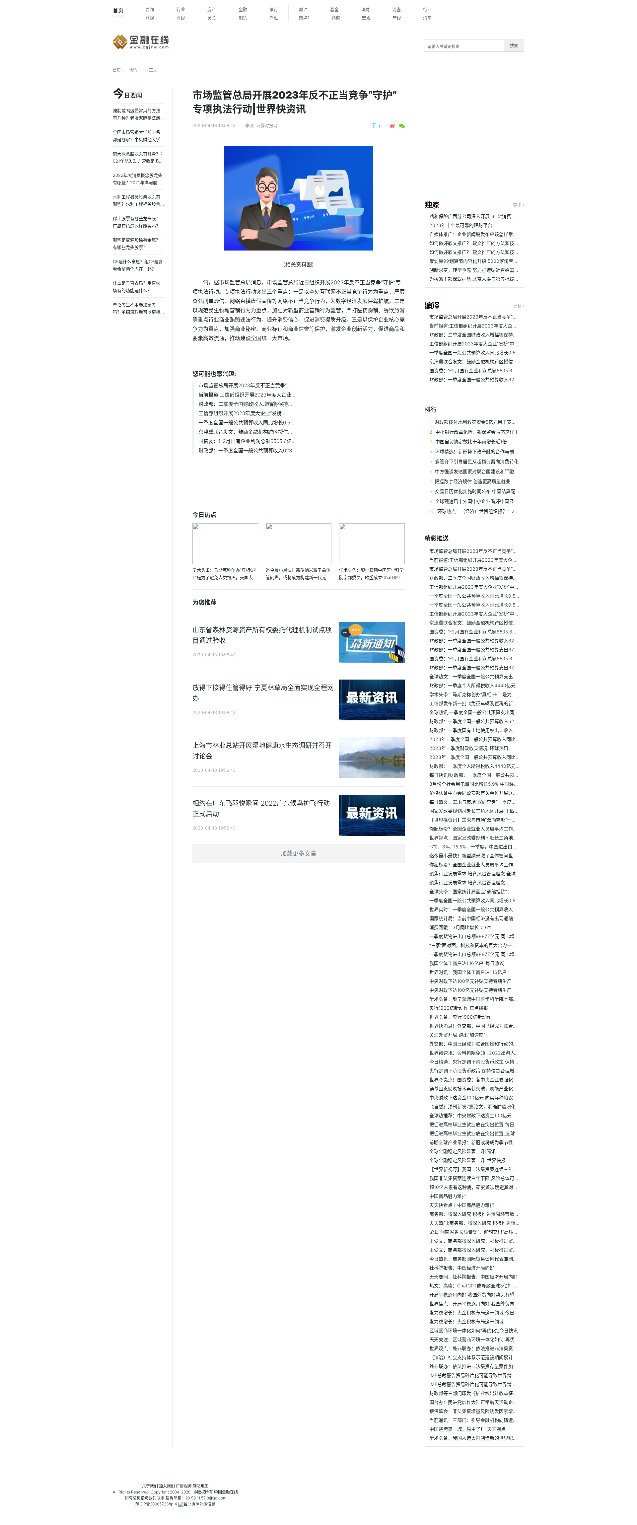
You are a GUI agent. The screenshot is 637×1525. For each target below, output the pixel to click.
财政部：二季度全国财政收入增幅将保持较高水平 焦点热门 (490, 334)
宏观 (366, 17)
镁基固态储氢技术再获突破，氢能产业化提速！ (478, 1088)
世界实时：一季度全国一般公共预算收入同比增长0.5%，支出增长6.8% (502, 909)
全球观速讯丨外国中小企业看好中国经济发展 (481, 501)
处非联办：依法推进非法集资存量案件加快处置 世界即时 (488, 1366)
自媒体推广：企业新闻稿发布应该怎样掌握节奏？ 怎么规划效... (494, 234)
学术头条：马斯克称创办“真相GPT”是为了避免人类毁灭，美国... (495, 694)
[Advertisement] (531, 140)
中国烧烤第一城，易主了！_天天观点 (467, 1429)
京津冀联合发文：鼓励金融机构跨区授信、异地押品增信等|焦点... (497, 361)
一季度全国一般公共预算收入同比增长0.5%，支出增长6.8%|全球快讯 (501, 900)
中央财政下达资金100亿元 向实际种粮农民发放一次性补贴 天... (494, 1097)
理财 (365, 9)
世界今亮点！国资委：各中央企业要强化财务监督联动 (485, 1079)
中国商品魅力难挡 (447, 1196)
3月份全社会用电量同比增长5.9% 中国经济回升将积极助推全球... (496, 784)
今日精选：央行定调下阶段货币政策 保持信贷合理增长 (485, 1061)
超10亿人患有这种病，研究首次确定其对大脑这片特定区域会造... (496, 1187)
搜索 (514, 45)
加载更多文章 (299, 853)
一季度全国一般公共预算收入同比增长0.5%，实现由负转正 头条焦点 (500, 352)
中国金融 (222, 1491)
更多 (517, 205)
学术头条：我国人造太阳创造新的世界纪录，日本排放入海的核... (496, 1438)
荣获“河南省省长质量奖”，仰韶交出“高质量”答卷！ (481, 1232)
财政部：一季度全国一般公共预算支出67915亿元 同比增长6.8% (495, 667)
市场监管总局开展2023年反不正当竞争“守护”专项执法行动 (490, 569)
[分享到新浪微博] (392, 126)
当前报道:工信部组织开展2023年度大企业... (246, 395)
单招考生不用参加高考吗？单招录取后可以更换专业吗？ (136, 312)
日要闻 (127, 94)
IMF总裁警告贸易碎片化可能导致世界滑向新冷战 (479, 1384)
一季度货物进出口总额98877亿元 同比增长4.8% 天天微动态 (492, 954)
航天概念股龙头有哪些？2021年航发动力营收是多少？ (138, 161)
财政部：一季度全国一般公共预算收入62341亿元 (480, 379)
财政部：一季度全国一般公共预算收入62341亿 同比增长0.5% (493, 721)
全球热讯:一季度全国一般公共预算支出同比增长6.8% (484, 712)
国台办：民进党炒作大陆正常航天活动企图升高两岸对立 (487, 1402)
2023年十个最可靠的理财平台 (460, 225)
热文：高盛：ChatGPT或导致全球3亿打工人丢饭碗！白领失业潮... (498, 1285)
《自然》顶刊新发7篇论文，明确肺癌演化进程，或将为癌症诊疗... (497, 1106)
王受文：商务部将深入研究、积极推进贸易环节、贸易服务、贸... (496, 1241)
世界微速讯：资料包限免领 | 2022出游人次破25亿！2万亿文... (494, 1052)
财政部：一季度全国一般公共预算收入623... (247, 450)
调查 (396, 9)
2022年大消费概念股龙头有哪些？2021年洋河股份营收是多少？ (137, 182)
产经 (396, 17)
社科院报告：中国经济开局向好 (461, 1268)
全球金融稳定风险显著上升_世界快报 (467, 1160)
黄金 (211, 17)
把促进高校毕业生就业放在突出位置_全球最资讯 (479, 1133)
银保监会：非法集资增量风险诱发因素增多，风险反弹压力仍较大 (496, 1411)
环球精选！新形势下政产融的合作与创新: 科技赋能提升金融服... (501, 451)
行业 (181, 9)
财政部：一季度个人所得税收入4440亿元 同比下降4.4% (487, 685)
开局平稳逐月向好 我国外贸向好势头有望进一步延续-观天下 (491, 1294)
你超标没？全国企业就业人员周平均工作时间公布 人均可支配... (494, 829)
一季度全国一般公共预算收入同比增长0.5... (246, 422)
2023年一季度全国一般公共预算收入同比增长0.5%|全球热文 (492, 739)
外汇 (273, 17)
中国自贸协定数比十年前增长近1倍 (471, 441)
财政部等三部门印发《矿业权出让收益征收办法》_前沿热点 (490, 1393)
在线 (234, 1491)
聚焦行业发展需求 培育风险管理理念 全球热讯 (477, 873)
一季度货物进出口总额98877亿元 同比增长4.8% (479, 936)
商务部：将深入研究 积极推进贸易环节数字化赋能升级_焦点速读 (496, 1214)
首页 (118, 13)
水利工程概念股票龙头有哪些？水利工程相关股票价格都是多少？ (136, 204)
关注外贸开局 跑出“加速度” (457, 1035)
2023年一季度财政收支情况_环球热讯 (468, 748)
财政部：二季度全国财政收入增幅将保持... (245, 404)
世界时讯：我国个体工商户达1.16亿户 (468, 972)
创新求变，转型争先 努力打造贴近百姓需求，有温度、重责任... (494, 270)
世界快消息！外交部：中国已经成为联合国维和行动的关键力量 (494, 1026)
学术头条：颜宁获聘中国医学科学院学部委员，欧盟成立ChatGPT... (499, 999)
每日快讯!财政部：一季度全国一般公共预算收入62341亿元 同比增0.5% (503, 775)
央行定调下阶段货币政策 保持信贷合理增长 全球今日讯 (486, 1070)
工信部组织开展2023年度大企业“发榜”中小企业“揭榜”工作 (489, 343)
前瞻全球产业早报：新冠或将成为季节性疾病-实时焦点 (486, 1142)
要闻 (149, 9)
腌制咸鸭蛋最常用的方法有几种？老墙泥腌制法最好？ (136, 118)
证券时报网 (267, 125)
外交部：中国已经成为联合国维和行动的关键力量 (480, 1044)
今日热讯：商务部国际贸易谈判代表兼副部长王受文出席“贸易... (494, 1259)
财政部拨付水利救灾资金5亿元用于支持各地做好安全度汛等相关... (503, 422)
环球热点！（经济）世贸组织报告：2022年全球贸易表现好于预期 (506, 511)
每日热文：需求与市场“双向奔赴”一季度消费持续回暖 (484, 802)
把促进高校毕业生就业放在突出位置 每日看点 (476, 1124)
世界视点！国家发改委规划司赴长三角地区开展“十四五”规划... (493, 837)
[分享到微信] (402, 126)
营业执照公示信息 (199, 1503)
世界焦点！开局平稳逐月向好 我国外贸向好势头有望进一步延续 (495, 1303)
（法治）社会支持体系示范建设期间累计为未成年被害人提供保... (496, 1357)
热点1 (304, 17)
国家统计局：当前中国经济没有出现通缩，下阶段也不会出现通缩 (496, 918)
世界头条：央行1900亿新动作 (460, 1017)
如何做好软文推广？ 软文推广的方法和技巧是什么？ (483, 243)
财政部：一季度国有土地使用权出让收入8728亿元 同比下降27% (496, 730)
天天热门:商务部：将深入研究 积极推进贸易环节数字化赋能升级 (495, 1223)
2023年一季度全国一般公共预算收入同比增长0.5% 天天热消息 (494, 757)
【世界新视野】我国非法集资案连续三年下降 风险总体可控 (490, 1169)
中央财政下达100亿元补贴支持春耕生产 (470, 981)
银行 (273, 9)
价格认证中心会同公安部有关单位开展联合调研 (478, 793)
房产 (211, 9)
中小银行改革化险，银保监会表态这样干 (477, 432)
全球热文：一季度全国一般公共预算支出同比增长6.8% (485, 676)
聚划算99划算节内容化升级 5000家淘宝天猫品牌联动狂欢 (489, 261)
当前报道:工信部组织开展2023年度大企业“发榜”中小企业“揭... (493, 325)
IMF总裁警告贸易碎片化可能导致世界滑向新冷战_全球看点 (490, 1375)
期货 (243, 17)
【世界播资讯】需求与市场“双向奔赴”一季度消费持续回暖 (489, 820)
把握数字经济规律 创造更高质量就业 (472, 481)
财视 (149, 17)
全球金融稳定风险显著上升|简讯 (462, 1151)
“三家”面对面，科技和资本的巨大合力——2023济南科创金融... (494, 945)
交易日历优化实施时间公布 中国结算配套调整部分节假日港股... (500, 491)
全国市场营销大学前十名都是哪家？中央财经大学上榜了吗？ (136, 139)
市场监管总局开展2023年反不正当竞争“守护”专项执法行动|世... (495, 317)
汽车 (427, 17)
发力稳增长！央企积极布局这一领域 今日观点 (476, 1312)
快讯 (133, 70)
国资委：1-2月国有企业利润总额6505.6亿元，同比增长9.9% (492, 370)
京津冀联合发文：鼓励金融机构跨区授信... (245, 432)
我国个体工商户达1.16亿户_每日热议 (466, 963)
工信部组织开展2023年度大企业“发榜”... (242, 413)
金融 (243, 9)
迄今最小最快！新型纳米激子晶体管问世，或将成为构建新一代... (496, 855)
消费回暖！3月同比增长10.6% (460, 927)
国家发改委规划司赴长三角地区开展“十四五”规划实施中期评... (493, 811)
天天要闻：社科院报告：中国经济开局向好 (473, 1276)
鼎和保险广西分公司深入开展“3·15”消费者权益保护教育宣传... (493, 216)
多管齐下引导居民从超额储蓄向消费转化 (477, 461)
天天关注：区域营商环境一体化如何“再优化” (475, 1339)
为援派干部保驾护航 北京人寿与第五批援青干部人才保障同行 (492, 279)
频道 (335, 17)
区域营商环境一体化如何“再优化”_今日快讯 (473, 1330)
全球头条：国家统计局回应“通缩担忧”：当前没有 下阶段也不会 (494, 891)
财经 (181, 17)
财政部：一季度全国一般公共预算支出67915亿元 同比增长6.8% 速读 (500, 649)
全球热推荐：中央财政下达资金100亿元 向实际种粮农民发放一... (496, 1115)
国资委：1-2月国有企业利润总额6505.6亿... (247, 441)
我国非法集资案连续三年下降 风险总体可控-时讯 (479, 1178)
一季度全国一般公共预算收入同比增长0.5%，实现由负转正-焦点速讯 (500, 605)
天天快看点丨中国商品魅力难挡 (461, 1205)
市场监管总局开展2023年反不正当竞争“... (244, 385)
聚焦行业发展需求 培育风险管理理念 (467, 882)
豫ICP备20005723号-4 (156, 1503)
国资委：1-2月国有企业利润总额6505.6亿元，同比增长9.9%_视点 (498, 658)
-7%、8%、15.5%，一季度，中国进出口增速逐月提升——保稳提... (498, 846)
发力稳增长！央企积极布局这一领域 (466, 1321)
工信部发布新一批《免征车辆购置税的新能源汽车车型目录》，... (495, 703)
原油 (303, 9)
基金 (334, 9)
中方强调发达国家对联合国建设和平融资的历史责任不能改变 (497, 471)
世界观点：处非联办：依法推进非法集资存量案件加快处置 (489, 1348)
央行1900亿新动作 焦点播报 (458, 1008)
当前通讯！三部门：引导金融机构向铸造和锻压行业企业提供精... (496, 1420)
